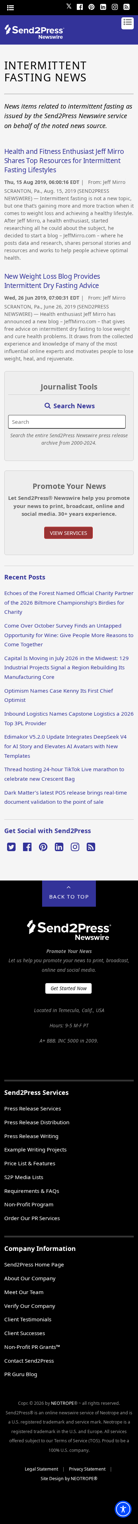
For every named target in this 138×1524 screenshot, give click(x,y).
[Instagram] (115, 6)
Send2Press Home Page (34, 1264)
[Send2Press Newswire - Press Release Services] (37, 36)
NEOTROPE (62, 1403)
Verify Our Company (29, 1305)
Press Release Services (32, 1108)
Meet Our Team (24, 1291)
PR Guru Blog (20, 1374)
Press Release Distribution (36, 1122)
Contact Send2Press (29, 1360)
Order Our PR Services (32, 1218)
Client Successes (24, 1333)
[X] (11, 846)
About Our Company (30, 1278)
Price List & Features (29, 1163)
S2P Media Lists (23, 1176)
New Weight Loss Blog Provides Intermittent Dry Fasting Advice (52, 281)
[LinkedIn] (103, 6)
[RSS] (126, 6)
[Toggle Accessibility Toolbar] (123, 1509)
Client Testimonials (27, 1319)
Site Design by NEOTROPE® (69, 1479)
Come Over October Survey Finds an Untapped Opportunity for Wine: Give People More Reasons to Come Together (68, 635)
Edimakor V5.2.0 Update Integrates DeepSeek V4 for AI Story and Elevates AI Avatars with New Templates (65, 746)
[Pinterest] (91, 6)
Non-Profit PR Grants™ (32, 1346)
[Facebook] (80, 6)
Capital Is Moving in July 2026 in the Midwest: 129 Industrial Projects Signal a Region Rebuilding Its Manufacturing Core (66, 667)
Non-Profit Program (28, 1204)
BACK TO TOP (69, 896)
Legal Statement (41, 1469)
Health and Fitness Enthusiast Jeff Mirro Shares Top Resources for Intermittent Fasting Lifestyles (64, 160)
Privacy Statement (87, 1469)
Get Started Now (69, 988)
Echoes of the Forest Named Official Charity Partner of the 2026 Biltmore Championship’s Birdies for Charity (68, 602)
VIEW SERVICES (68, 532)
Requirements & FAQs (31, 1190)
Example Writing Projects (35, 1149)
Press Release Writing (31, 1135)
